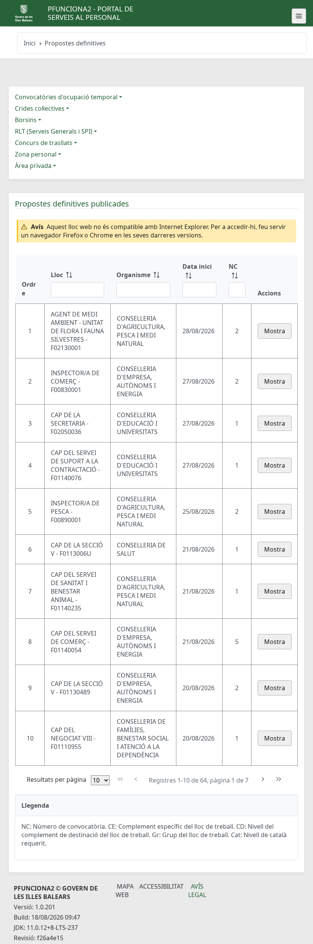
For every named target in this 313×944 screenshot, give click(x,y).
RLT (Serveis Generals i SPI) (53, 131)
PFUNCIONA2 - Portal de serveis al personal (90, 13)
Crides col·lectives (40, 108)
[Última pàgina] (279, 779)
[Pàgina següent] (263, 779)
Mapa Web (125, 890)
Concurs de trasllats (44, 143)
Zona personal (35, 154)
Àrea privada (33, 165)
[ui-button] (299, 16)
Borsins (26, 120)
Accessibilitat (161, 886)
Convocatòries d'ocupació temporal (66, 97)
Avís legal (197, 890)
